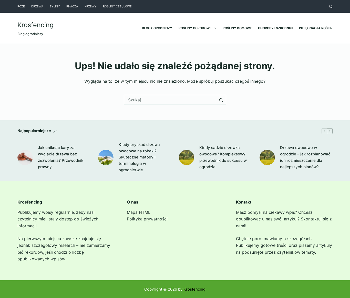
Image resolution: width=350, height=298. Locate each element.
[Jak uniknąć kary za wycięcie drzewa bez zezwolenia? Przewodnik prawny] (25, 157)
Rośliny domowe (237, 28)
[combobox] (170, 100)
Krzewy (91, 6)
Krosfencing (35, 25)
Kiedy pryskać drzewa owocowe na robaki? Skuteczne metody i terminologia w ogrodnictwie (139, 157)
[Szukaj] (331, 6)
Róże (21, 6)
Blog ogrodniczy (157, 28)
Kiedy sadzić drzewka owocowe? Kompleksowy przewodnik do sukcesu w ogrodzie (223, 157)
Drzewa (37, 6)
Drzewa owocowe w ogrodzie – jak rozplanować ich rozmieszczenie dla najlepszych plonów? (305, 157)
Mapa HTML (138, 212)
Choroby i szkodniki (275, 28)
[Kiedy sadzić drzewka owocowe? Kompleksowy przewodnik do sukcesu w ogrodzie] (186, 157)
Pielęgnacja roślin (316, 28)
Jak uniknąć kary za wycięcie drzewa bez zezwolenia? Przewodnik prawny (60, 157)
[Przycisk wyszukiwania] (221, 99)
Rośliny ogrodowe (195, 28)
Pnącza (72, 6)
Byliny (55, 6)
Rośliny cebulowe (117, 6)
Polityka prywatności (147, 218)
